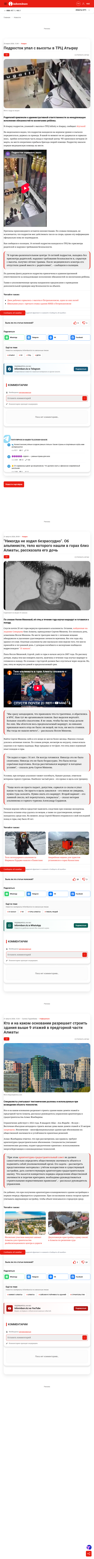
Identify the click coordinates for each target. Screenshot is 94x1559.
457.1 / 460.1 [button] (13, 10)
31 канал (12, 912)
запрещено (9, 1129)
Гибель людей (52, 912)
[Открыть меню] (6, 3)
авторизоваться (25, 392)
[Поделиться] (89, 1554)
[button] (83, 10)
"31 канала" (25, 648)
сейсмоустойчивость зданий (53, 1295)
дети (38, 355)
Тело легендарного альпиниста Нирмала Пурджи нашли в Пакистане (24, 859)
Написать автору (83, 55)
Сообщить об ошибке (13, 313)
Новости (17, 17)
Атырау (12, 355)
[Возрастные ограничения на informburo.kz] (78, 3)
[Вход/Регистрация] (83, 3)
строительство (78, 1295)
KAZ (88, 4)
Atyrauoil (81, 126)
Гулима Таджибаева (29, 1019)
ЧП (21, 355)
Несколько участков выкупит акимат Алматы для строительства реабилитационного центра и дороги (23, 1240)
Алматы (31, 1295)
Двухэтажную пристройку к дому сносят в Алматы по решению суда (68, 1239)
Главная (7, 17)
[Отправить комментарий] (84, 398)
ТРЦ (29, 355)
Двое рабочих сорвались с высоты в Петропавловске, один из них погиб (42, 300)
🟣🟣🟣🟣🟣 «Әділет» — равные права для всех (31, 456)
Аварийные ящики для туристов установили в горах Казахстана (64, 859)
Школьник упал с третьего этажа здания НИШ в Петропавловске (39, 303)
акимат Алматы (15, 1295)
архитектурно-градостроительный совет (41, 1157)
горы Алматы (35, 912)
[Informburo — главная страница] (19, 3)
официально (45, 1019)
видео (24, 44)
